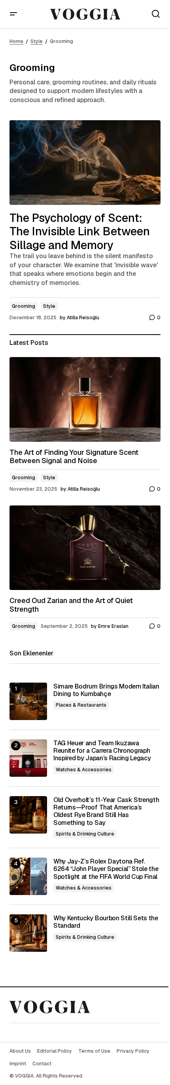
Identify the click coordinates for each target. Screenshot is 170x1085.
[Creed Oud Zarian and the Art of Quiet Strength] (85, 547)
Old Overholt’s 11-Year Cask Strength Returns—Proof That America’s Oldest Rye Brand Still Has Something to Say (106, 811)
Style (36, 41)
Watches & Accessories (83, 770)
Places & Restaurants (81, 705)
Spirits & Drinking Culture (85, 834)
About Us (20, 1051)
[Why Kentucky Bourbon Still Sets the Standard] (28, 933)
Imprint (17, 1064)
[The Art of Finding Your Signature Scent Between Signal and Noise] (85, 399)
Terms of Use (94, 1051)
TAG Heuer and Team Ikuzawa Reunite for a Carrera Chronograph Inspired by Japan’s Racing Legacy (102, 750)
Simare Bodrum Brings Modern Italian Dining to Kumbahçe (106, 690)
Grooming (23, 306)
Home (16, 41)
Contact (41, 1064)
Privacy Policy (133, 1051)
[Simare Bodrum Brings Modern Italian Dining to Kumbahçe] (28, 701)
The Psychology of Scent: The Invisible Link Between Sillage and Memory (79, 231)
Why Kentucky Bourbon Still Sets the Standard (105, 921)
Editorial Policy (54, 1051)
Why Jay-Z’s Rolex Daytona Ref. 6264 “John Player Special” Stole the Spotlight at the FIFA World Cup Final (105, 869)
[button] (13, 14)
